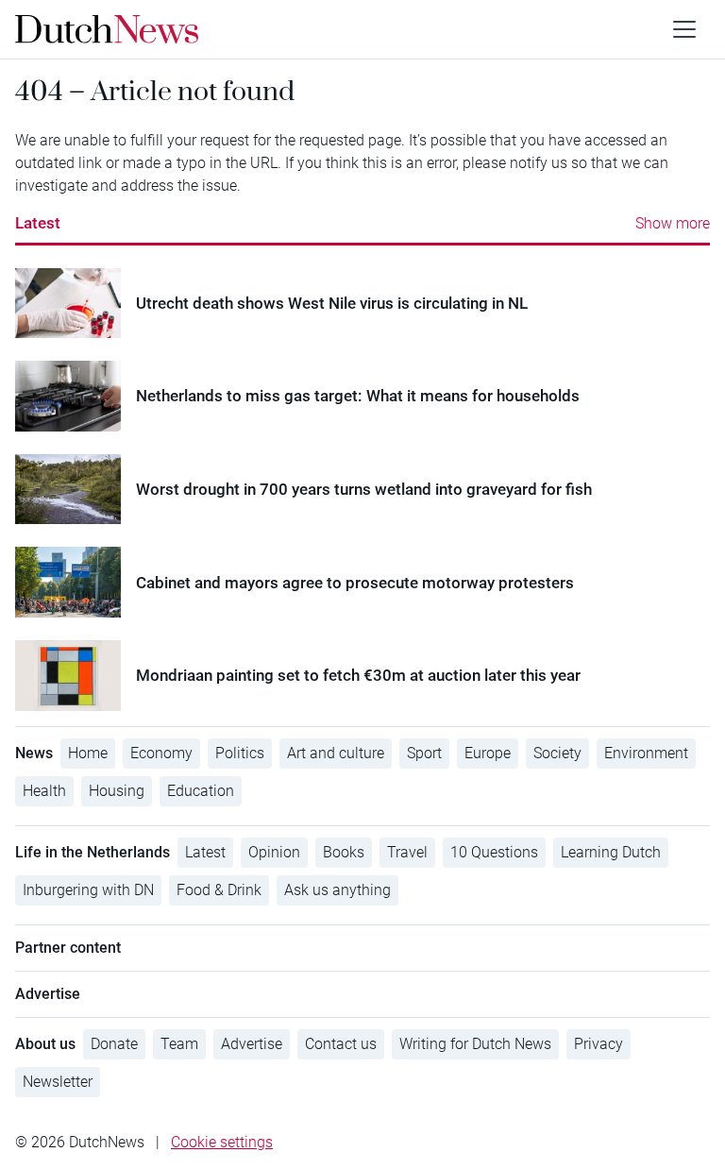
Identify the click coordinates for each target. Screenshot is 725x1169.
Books (343, 852)
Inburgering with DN (88, 890)
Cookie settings (222, 1142)
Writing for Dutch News (475, 1044)
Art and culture (335, 753)
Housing (116, 791)
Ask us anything (337, 890)
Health (44, 791)
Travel (407, 852)
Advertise (251, 1044)
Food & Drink (219, 890)
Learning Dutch (611, 852)
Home (88, 753)
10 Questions (494, 852)
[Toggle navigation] (684, 29)
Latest (37, 222)
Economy (161, 753)
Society (557, 753)
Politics (239, 753)
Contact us (341, 1044)
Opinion (274, 852)
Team (179, 1044)
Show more (672, 223)
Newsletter (58, 1082)
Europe (487, 753)
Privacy (598, 1044)
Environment (646, 753)
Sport (424, 753)
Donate (114, 1044)
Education (200, 791)
